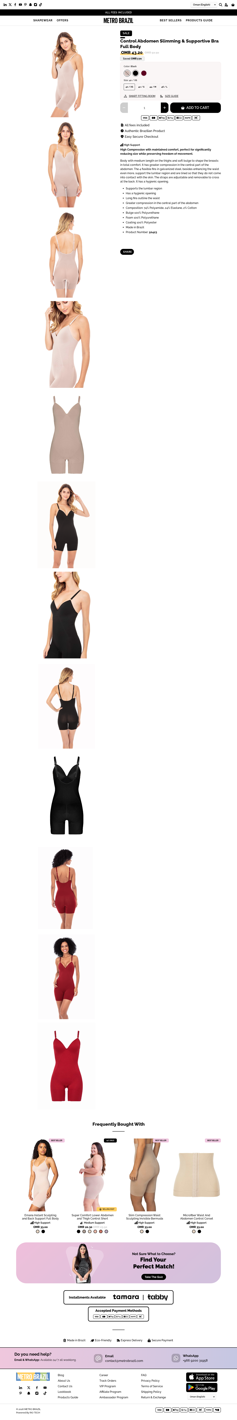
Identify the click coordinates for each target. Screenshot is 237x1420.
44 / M (153, 87)
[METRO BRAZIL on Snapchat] (31, 5)
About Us (64, 1380)
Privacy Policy (150, 1380)
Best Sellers (171, 20)
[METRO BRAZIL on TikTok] (41, 5)
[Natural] (37, 1231)
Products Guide (199, 20)
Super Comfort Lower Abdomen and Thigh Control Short (92, 1217)
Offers (62, 20)
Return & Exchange (153, 1397)
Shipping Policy (151, 1391)
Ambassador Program (113, 1397)
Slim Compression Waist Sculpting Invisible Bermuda (144, 1217)
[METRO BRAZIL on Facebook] (16, 5)
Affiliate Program (110, 1391)
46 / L (164, 87)
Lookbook (64, 1391)
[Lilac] (106, 1231)
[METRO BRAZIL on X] (11, 5)
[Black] (135, 73)
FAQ (143, 1375)
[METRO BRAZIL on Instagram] (36, 5)
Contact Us (65, 1386)
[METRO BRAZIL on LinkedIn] (6, 5)
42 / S (141, 87)
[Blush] (127, 73)
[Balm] (95, 1231)
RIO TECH (35, 1412)
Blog (61, 1375)
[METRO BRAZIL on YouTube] (21, 5)
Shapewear (43, 20)
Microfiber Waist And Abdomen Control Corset (196, 1217)
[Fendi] (84, 1231)
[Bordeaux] (143, 73)
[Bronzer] (101, 1231)
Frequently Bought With (118, 1124)
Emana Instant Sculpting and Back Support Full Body (40, 1217)
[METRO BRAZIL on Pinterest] (26, 5)
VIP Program (107, 1386)
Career (103, 1375)
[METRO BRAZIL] (118, 20)
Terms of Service (152, 1386)
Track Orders (107, 1380)
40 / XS (129, 87)
